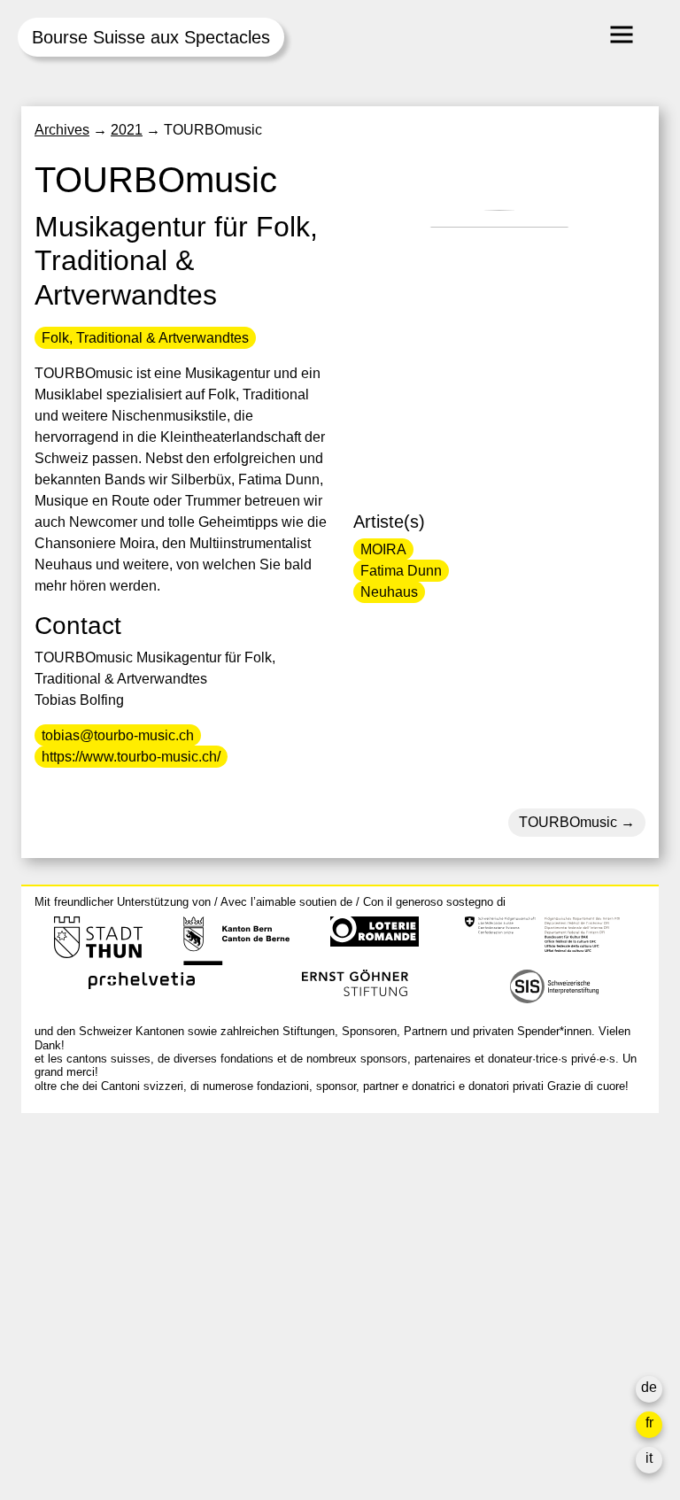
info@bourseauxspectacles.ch (131, 1205)
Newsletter (493, 1392)
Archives (62, 129)
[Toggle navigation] (621, 34)
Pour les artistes (510, 1293)
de (649, 1387)
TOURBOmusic (568, 822)
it (649, 1457)
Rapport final (500, 1335)
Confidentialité (505, 1357)
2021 (127, 129)
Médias (483, 1314)
